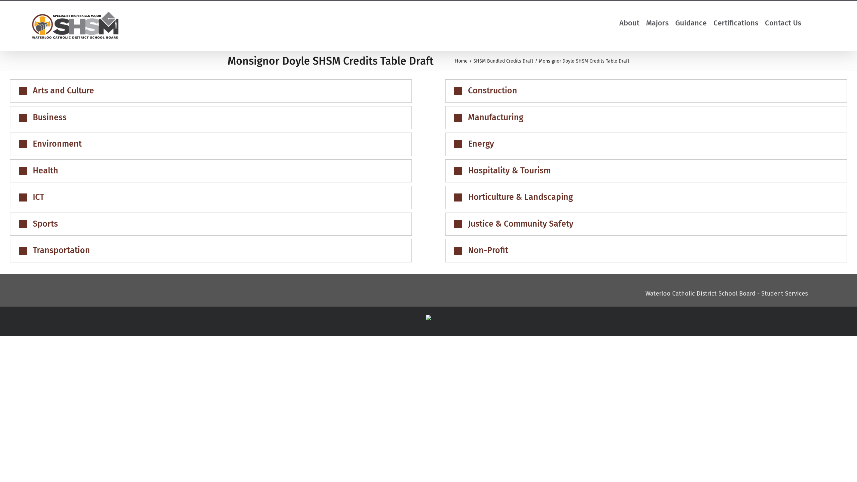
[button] (817, 23)
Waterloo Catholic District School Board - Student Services (726, 293)
